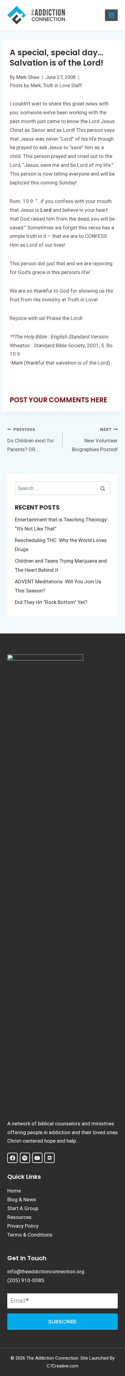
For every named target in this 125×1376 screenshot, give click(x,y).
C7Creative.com (63, 1366)
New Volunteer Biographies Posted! (95, 439)
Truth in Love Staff (62, 85)
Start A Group (22, 1208)
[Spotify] (25, 1158)
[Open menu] (111, 15)
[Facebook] (12, 1158)
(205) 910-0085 (25, 1280)
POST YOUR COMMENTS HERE (58, 400)
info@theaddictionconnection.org (45, 1271)
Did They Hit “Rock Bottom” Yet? (51, 602)
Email (19, 1300)
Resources (19, 1217)
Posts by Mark (25, 85)
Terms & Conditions (29, 1235)
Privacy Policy (23, 1226)
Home (14, 1191)
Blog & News (21, 1199)
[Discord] (49, 1158)
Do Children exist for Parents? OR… (30, 439)
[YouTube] (37, 1158)
